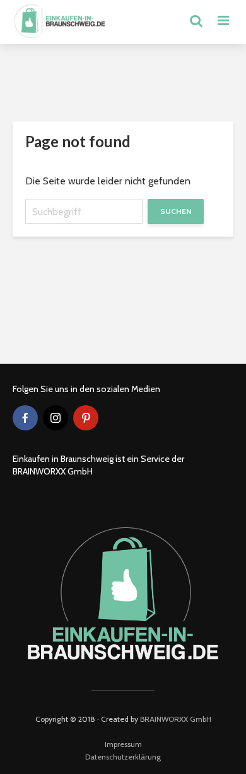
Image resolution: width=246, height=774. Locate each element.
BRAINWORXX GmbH (175, 719)
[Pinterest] (85, 417)
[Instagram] (55, 417)
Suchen (175, 211)
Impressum (123, 744)
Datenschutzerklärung (123, 756)
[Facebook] (25, 417)
